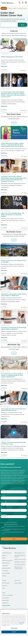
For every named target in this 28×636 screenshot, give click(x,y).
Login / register (18, 583)
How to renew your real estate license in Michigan (13, 261)
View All (14, 122)
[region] (14, 621)
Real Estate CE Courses (20, 562)
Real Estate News (5, 140)
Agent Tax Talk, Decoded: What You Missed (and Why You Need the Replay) (12, 214)
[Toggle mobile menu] (25, 2)
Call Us (20, 2)
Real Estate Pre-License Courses (20, 556)
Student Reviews (6, 568)
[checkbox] (14, 528)
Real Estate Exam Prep (20, 564)
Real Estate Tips (5, 371)
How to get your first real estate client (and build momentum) (13, 409)
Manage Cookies (6, 605)
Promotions (5, 570)
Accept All (14, 631)
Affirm (3, 558)
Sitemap (4, 575)
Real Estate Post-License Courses (18, 567)
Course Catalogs (6, 573)
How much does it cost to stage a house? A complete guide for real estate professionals (12, 375)
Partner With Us (6, 563)
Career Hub (3, 8)
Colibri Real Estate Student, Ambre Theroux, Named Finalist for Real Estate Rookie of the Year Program (12, 145)
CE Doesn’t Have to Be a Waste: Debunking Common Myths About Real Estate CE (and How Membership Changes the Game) (14, 179)
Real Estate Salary (22, 8)
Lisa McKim (4, 69)
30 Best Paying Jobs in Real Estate (12, 57)
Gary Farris (4, 192)
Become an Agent (12, 8)
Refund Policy (5, 600)
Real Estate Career (6, 88)
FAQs (3, 588)
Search (22, 24)
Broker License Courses (20, 559)
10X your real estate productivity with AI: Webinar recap (13, 443)
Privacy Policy (5, 597)
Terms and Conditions (7, 595)
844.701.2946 (5, 583)
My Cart (22, 2)
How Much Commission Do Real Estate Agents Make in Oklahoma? (13, 294)
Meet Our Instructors (7, 560)
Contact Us (4, 585)
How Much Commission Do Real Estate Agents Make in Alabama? (13, 328)
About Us (4, 555)
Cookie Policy (5, 603)
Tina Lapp (4, 306)
